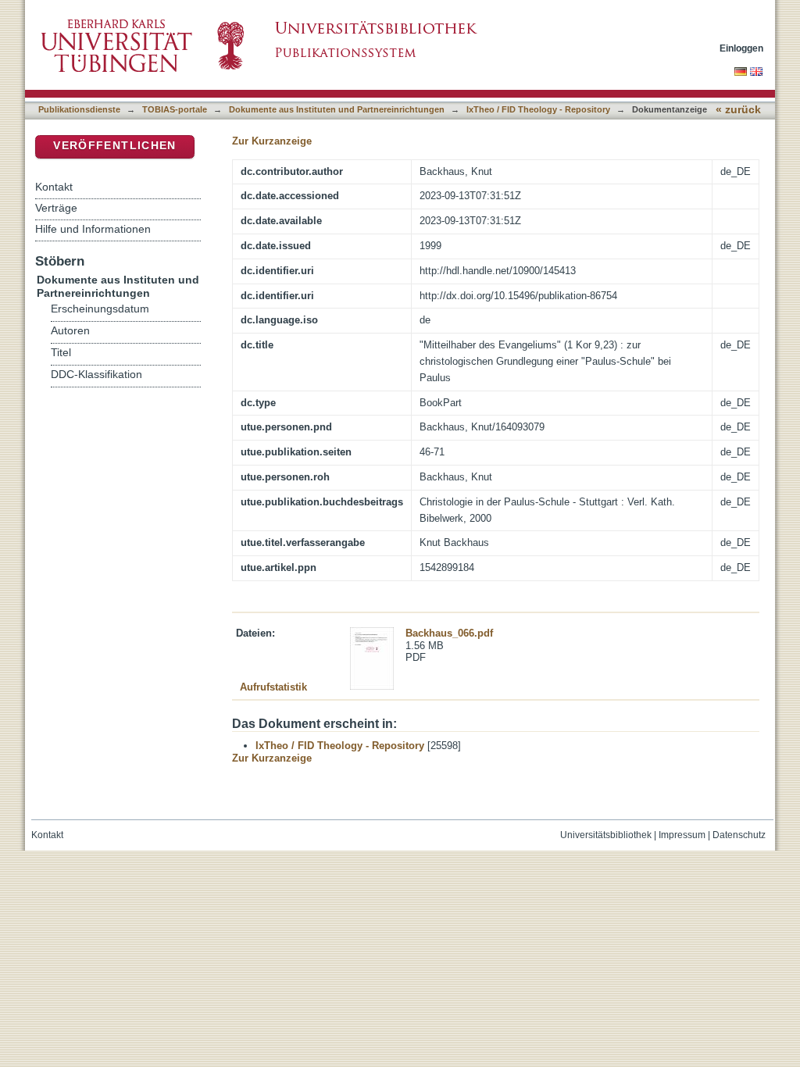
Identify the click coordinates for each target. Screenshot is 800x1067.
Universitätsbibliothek (606, 835)
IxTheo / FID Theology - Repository (538, 109)
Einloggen (741, 48)
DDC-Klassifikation (96, 374)
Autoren (70, 331)
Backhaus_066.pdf (449, 633)
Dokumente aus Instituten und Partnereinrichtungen (337, 109)
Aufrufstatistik (273, 687)
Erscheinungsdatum (100, 309)
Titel (61, 353)
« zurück (738, 110)
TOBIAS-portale (174, 109)
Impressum (682, 835)
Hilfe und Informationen (93, 229)
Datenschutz (739, 835)
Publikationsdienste (79, 109)
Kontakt (54, 186)
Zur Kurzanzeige (272, 141)
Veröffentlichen (114, 146)
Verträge (56, 208)
